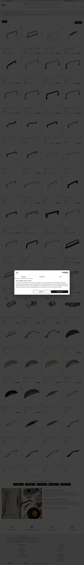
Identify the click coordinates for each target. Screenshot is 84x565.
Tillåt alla (59, 291)
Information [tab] (42, 276)
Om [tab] (60, 276)
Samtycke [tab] (23, 276)
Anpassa (41, 291)
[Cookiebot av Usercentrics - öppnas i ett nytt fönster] (63, 273)
